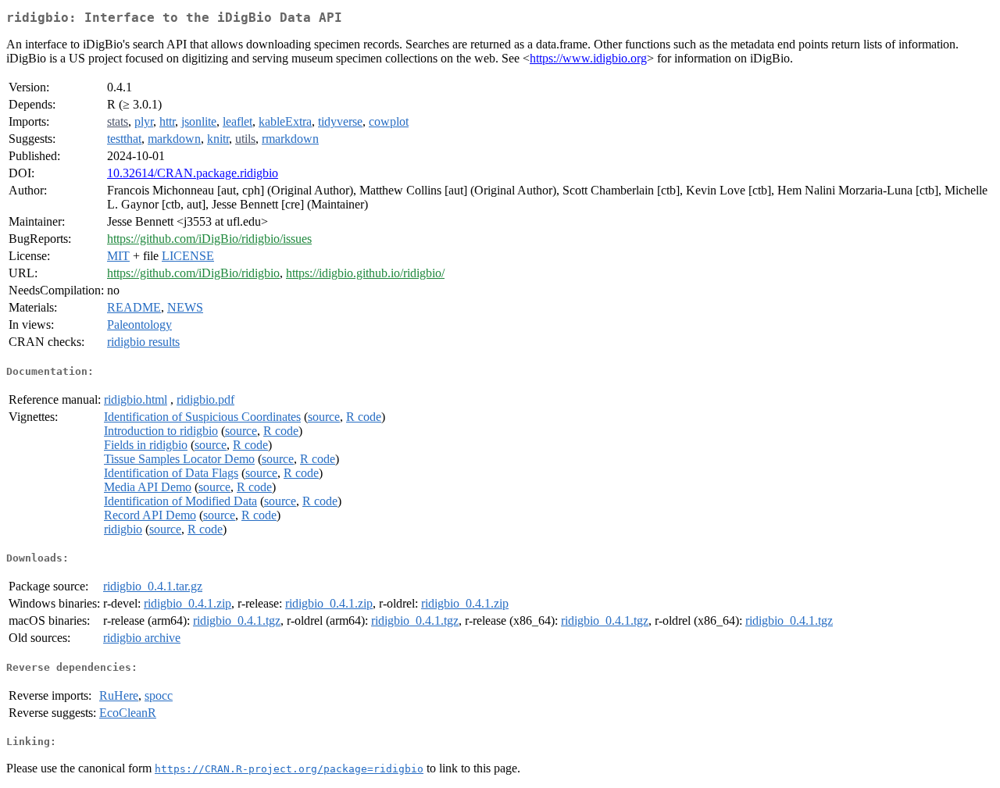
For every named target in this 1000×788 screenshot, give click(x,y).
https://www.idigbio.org (588, 58)
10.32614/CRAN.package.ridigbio (192, 173)
